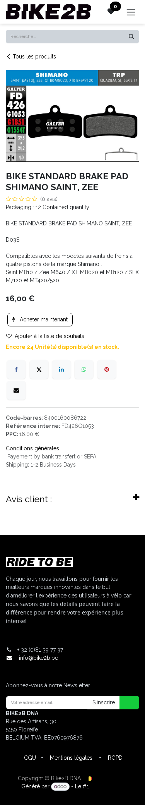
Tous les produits (34, 56)
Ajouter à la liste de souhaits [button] (49, 336)
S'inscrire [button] (103, 702)
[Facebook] (16, 369)
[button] (124, 702)
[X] (39, 369)
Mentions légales (71, 758)
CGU (30, 758)
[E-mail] (16, 390)
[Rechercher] (131, 36)
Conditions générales (32, 448)
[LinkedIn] (61, 369)
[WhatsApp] (84, 369)
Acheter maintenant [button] (43, 319)
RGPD (115, 758)
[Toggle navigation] (131, 12)
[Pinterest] (106, 369)
